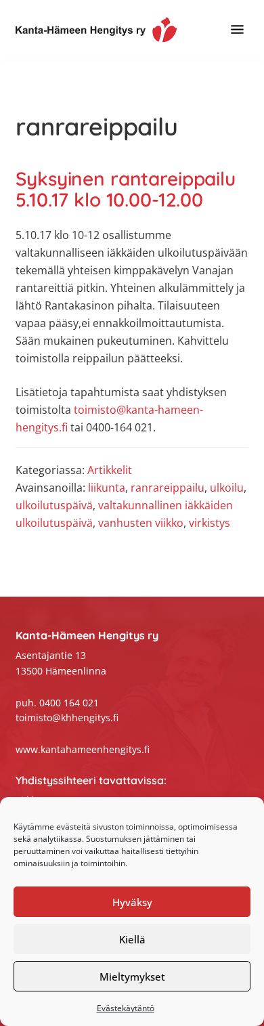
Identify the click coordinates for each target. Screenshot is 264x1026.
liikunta (106, 487)
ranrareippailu (167, 487)
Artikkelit (109, 470)
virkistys (209, 522)
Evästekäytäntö (125, 1008)
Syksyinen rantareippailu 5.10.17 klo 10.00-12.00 (126, 189)
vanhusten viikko (140, 522)
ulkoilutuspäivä (54, 505)
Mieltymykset (132, 976)
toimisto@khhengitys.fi (67, 717)
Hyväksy (132, 902)
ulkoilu (227, 487)
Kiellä (132, 939)
